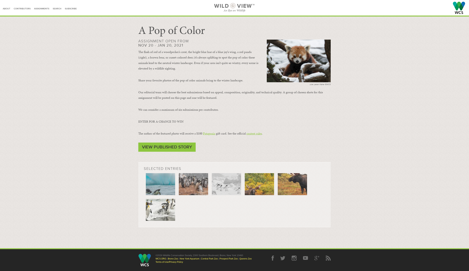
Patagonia (209, 133)
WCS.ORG (161, 258)
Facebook (273, 258)
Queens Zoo (245, 258)
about (6, 8)
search (57, 8)
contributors (22, 8)
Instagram (294, 258)
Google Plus (316, 258)
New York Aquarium (189, 258)
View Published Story (167, 147)
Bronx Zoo (173, 258)
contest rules (254, 133)
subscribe (71, 8)
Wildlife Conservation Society (459, 7)
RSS (328, 258)
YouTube (305, 258)
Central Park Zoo (209, 258)
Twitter (282, 258)
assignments (41, 8)
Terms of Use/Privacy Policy (169, 262)
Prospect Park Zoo (228, 258)
